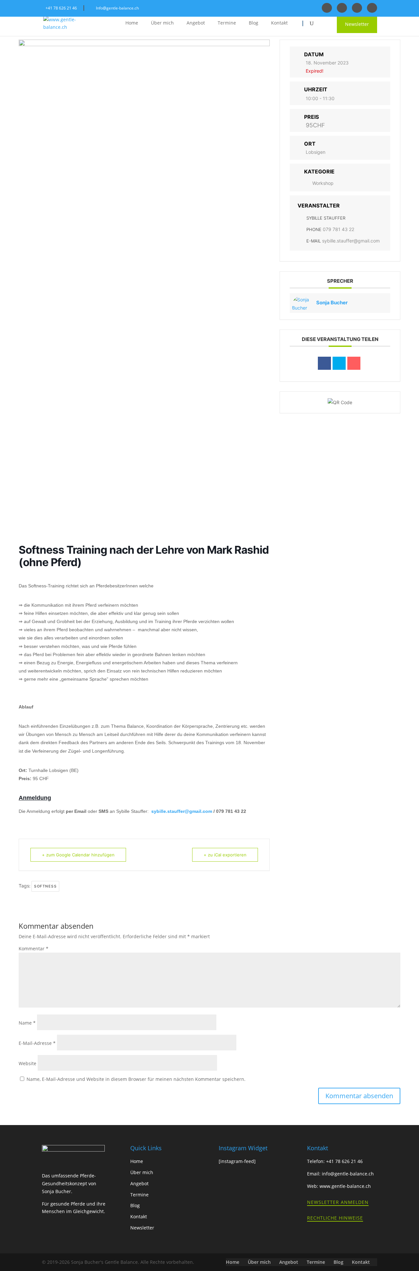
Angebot (196, 23)
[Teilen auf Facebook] (324, 363)
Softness (45, 886)
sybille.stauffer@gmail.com (182, 811)
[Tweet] (339, 363)
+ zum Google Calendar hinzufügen (78, 854)
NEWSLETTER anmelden (338, 1202)
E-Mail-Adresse (37, 1043)
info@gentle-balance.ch (348, 1174)
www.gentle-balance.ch (345, 1186)
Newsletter (357, 24)
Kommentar (33, 948)
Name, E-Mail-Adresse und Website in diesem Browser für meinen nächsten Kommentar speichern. (136, 1079)
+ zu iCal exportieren (225, 854)
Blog (253, 23)
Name (27, 1023)
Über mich (162, 23)
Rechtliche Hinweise (335, 1218)
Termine (227, 23)
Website (27, 1063)
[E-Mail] (353, 363)
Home (131, 23)
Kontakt (279, 23)
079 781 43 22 (338, 229)
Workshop (323, 183)
